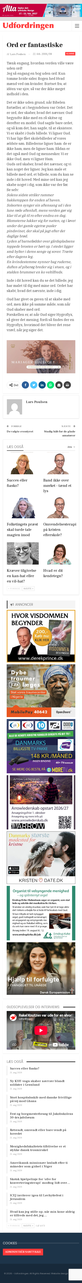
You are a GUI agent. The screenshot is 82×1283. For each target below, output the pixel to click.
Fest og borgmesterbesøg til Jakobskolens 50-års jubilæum (41, 1116)
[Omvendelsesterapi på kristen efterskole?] (59, 507)
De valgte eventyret (20, 431)
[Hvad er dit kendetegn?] (59, 553)
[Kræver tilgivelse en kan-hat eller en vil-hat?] (23, 553)
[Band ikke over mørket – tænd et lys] (59, 463)
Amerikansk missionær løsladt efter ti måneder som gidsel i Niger (39, 1165)
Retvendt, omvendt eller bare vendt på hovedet (38, 1132)
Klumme (70, 53)
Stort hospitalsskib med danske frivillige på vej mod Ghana (41, 1099)
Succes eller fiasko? (24, 1068)
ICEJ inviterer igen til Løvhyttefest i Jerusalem (36, 1197)
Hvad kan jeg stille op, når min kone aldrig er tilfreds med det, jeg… (42, 1213)
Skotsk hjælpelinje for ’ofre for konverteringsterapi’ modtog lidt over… (40, 1181)
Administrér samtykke (23, 1252)
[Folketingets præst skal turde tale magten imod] (23, 507)
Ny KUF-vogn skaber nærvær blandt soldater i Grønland (37, 1083)
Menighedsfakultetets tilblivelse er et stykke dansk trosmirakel (38, 1148)
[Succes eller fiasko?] (23, 463)
